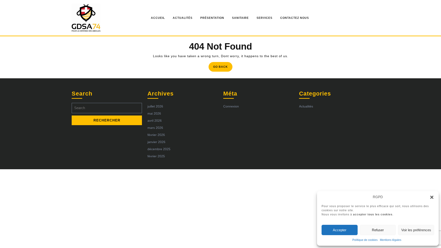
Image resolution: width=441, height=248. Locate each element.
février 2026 (156, 135)
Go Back (222, 68)
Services (264, 18)
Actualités (182, 18)
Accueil (158, 18)
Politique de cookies (365, 240)
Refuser (378, 230)
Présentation (212, 18)
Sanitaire (240, 18)
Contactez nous (294, 18)
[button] (432, 197)
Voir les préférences (416, 230)
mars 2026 (155, 128)
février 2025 (156, 156)
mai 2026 (154, 113)
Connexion (231, 106)
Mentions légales (390, 240)
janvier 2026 (156, 142)
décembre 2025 (158, 149)
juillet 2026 (155, 106)
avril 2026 (154, 120)
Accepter (339, 230)
